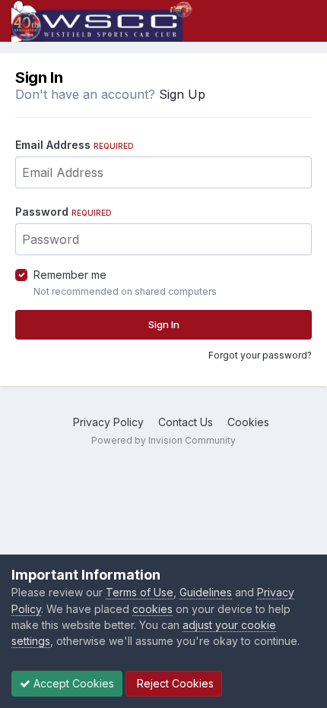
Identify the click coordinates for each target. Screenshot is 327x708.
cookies (152, 608)
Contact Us (185, 422)
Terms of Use (139, 592)
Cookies (248, 422)
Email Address (74, 144)
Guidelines (205, 592)
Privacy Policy (108, 422)
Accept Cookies (72, 683)
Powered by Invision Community (163, 440)
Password (63, 211)
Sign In (163, 324)
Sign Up (182, 94)
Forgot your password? (260, 355)
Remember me (69, 274)
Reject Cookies (174, 683)
